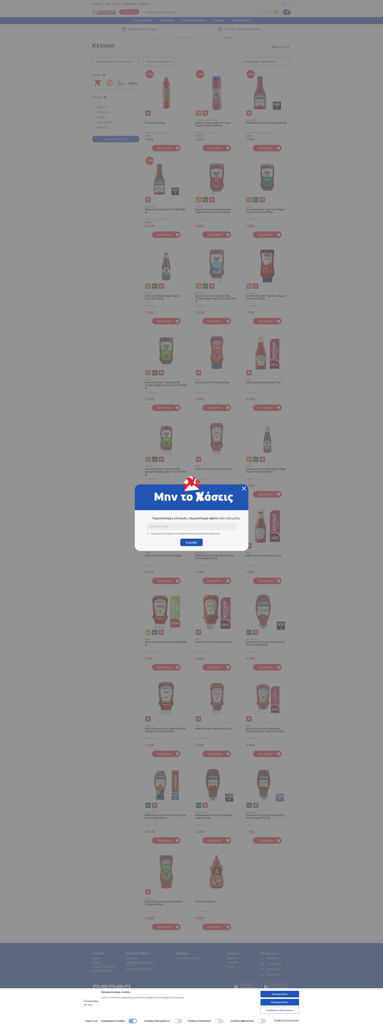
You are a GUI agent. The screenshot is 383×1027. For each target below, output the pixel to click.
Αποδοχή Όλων (280, 994)
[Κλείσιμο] (244, 488)
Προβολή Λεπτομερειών (286, 1020)
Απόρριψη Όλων (279, 1002)
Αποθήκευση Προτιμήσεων (280, 1010)
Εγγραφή (191, 542)
